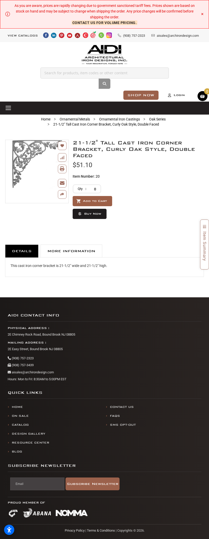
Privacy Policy (75, 530)
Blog (17, 451)
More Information (71, 251)
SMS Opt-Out (123, 424)
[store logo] (104, 55)
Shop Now (140, 95)
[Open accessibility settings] (9, 530)
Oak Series (157, 119)
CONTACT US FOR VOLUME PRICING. (104, 23)
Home (45, 119)
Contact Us (122, 407)
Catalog (20, 424)
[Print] (62, 169)
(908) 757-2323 (22, 358)
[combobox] (104, 73)
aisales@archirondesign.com (32, 372)
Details (22, 251)
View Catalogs (23, 35)
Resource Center (30, 442)
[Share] (62, 194)
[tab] (21, 251)
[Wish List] (62, 145)
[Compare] (62, 157)
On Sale (20, 416)
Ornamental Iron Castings (119, 119)
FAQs (115, 416)
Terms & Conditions (101, 530)
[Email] (62, 183)
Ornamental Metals (75, 119)
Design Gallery (28, 433)
